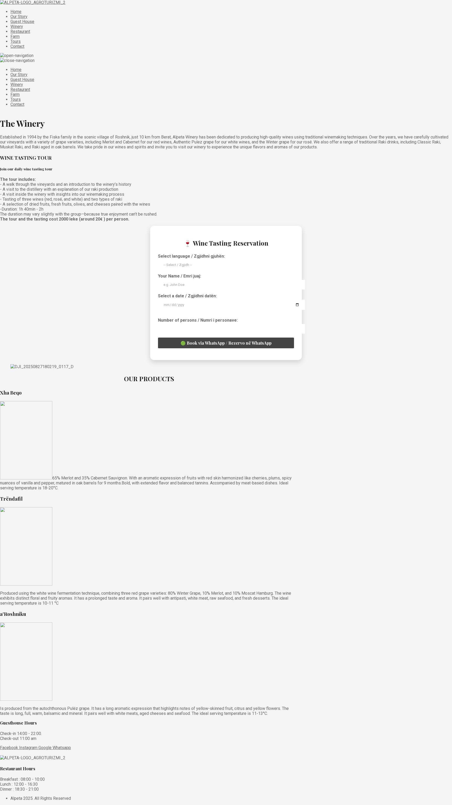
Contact (17, 46)
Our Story (18, 16)
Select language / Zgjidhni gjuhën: (191, 256)
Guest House (22, 21)
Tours (15, 41)
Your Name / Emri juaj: (179, 276)
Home (15, 11)
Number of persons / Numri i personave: (198, 320)
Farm (15, 36)
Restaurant (20, 31)
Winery (16, 26)
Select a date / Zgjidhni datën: (187, 295)
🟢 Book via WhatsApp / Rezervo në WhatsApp (226, 343)
